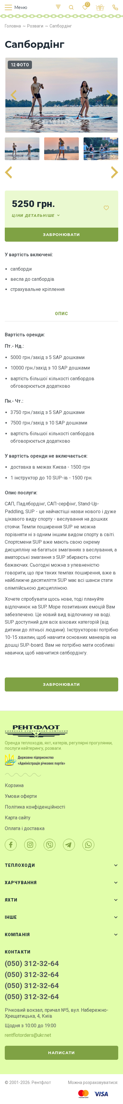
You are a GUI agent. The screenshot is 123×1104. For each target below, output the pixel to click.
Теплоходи (20, 865)
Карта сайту (17, 818)
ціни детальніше (33, 215)
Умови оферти (21, 796)
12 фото (20, 64)
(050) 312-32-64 (32, 963)
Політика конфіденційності (35, 807)
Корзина (14, 785)
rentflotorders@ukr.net (28, 1035)
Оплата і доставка (24, 828)
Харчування (21, 882)
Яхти (11, 900)
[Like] (106, 208)
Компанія (17, 934)
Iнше (11, 917)
